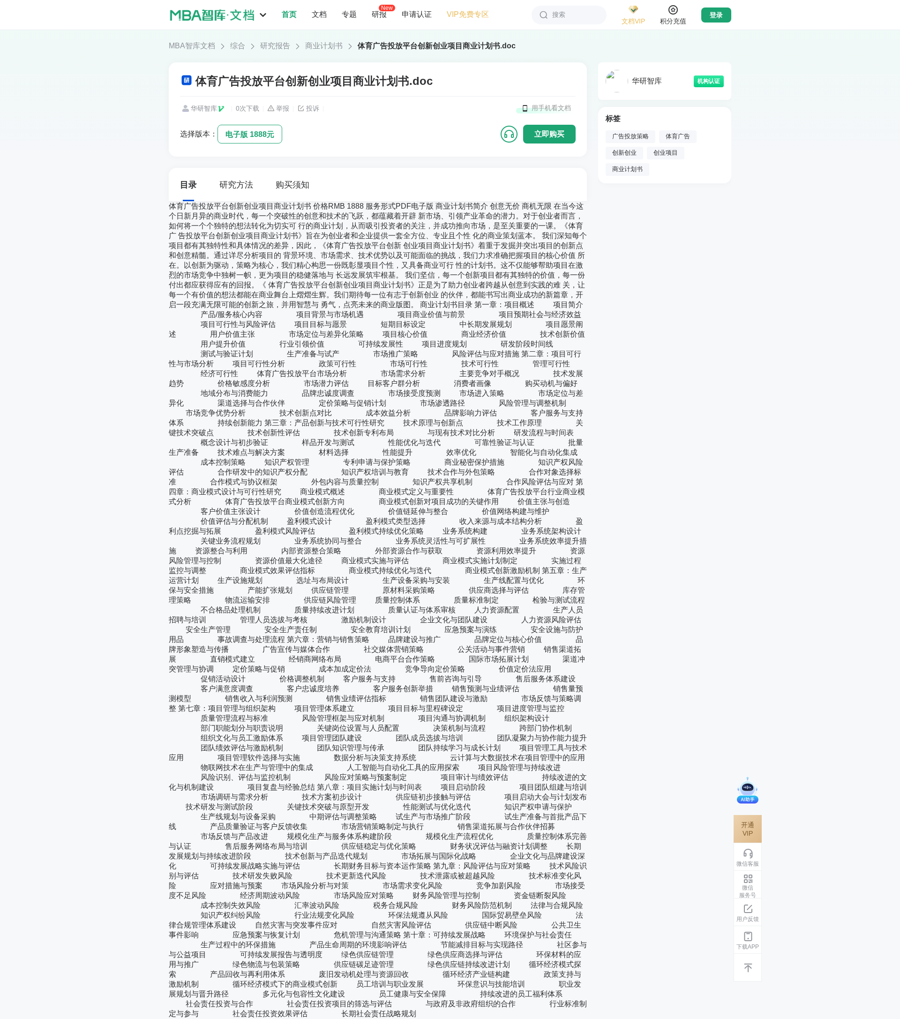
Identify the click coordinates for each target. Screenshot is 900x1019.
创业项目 (665, 153)
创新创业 (624, 153)
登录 (716, 15)
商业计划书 (324, 46)
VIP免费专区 (468, 14)
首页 (289, 14)
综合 (237, 46)
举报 (282, 108)
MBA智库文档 (192, 46)
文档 (319, 14)
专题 (349, 14)
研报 (379, 14)
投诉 (312, 108)
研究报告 (275, 46)
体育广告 (678, 136)
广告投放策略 (630, 136)
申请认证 (417, 14)
